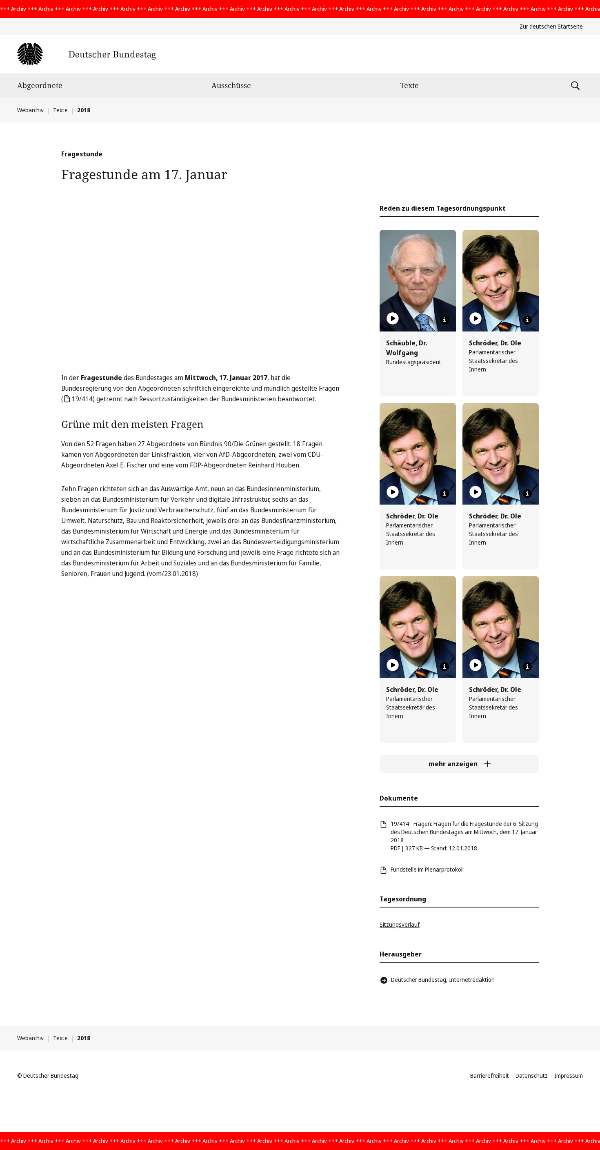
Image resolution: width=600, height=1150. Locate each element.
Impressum (568, 1075)
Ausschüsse (231, 85)
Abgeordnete (39, 85)
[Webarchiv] (86, 54)
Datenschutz (532, 1075)
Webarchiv (30, 110)
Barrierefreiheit (489, 1075)
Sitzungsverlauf (400, 924)
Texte (409, 85)
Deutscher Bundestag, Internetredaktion (443, 979)
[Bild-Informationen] (444, 320)
